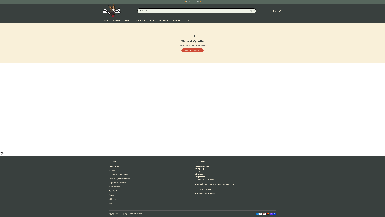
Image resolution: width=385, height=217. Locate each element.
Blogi (110, 203)
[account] (280, 10)
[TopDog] (112, 11)
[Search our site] (140, 11)
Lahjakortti (113, 199)
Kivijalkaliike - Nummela (118, 183)
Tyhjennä (252, 11)
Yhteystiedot (113, 195)
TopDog (124, 214)
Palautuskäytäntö (115, 187)
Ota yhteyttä (113, 191)
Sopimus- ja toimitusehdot (118, 174)
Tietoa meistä (114, 166)
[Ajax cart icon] (275, 10)
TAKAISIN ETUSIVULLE (192, 50)
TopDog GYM (114, 170)
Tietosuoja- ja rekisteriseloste (120, 179)
